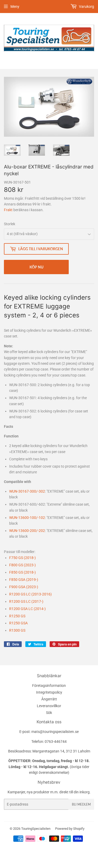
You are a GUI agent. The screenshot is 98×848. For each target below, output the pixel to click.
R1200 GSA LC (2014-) (27, 609)
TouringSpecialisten (35, 829)
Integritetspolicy (49, 692)
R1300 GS (17, 630)
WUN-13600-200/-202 (27, 531)
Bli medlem (81, 804)
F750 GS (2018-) (22, 558)
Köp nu (36, 267)
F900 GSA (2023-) (23, 587)
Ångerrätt (49, 699)
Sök (49, 713)
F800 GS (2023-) (22, 565)
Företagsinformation (49, 685)
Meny (14, 6)
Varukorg (86, 6)
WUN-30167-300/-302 (27, 491)
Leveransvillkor (49, 706)
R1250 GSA (18, 623)
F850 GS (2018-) (22, 572)
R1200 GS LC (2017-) (26, 601)
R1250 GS (17, 616)
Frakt (8, 210)
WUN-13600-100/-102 (27, 518)
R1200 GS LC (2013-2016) (30, 594)
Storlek (9, 224)
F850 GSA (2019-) (23, 579)
